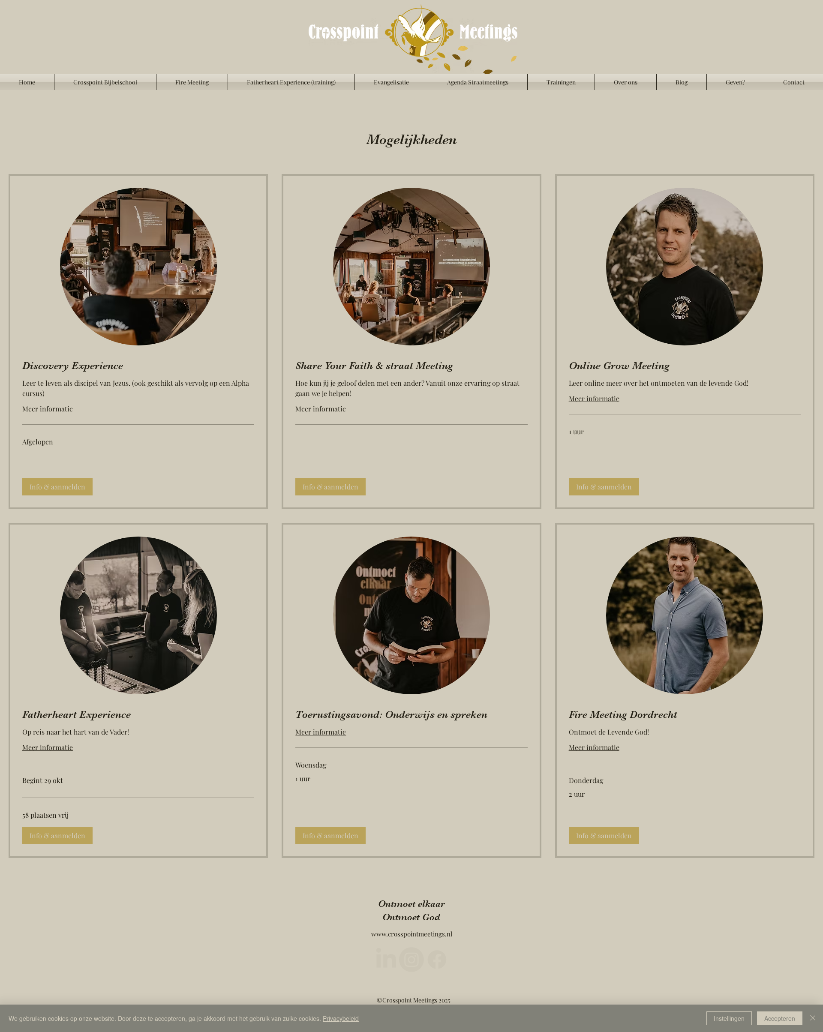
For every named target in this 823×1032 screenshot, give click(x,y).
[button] (57, 486)
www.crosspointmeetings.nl (411, 934)
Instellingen (729, 1018)
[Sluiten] (813, 1018)
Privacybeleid (341, 1018)
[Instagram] (411, 960)
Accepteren (779, 1018)
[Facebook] (443, 960)
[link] (138, 366)
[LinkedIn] (380, 960)
